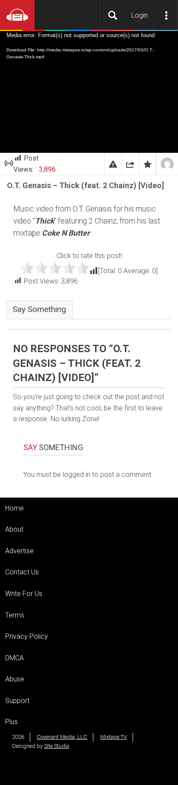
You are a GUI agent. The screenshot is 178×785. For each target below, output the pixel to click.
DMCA (14, 658)
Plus (11, 722)
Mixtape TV (113, 737)
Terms (14, 615)
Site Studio (56, 746)
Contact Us (22, 572)
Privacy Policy (26, 636)
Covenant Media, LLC (62, 737)
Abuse (14, 679)
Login (139, 15)
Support (17, 701)
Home (14, 508)
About (14, 529)
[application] (89, 92)
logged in (76, 474)
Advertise (19, 551)
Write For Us (23, 594)
